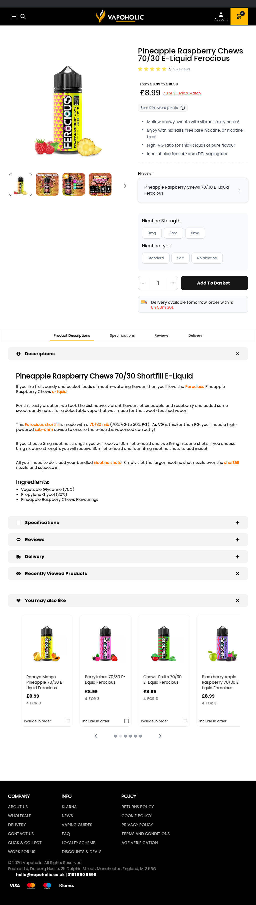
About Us (18, 807)
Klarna (69, 807)
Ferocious (194, 386)
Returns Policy (138, 807)
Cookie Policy (137, 816)
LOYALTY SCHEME (78, 843)
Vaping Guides (77, 825)
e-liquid (59, 391)
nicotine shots (107, 462)
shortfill (231, 462)
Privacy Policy (137, 825)
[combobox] (23, 16)
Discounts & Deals (82, 852)
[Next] (125, 186)
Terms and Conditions (146, 834)
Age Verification (140, 843)
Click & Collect (25, 843)
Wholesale (19, 816)
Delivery (17, 825)
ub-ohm (45, 429)
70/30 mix (99, 424)
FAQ (66, 834)
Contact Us (21, 834)
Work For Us (21, 852)
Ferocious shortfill (42, 424)
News (67, 816)
